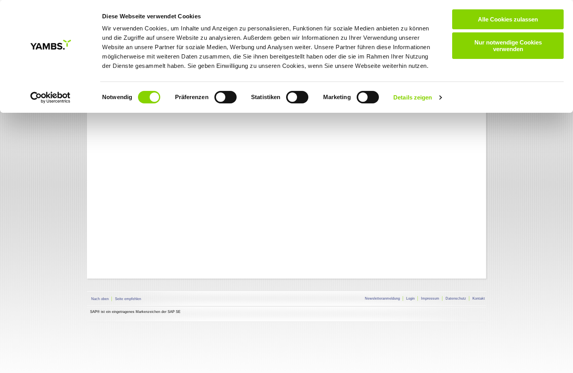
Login (410, 298)
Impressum (430, 298)
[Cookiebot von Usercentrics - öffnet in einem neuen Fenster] (50, 97)
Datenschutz (456, 298)
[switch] (225, 97)
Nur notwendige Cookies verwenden (508, 45)
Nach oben (100, 299)
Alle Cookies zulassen (508, 19)
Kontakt (478, 298)
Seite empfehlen (128, 299)
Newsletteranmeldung (382, 298)
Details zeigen (412, 97)
